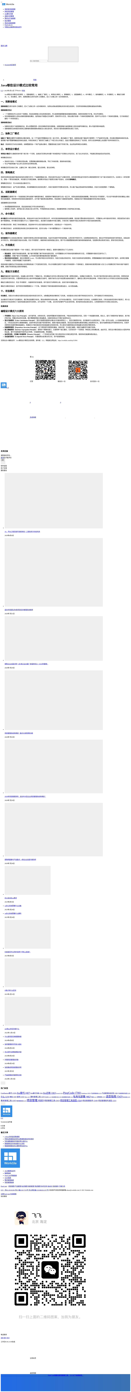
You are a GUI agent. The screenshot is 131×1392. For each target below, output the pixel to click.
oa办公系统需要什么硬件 (13, 913)
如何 (20, 1097)
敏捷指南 (8, 1173)
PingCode (72, 1092)
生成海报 (33, 417)
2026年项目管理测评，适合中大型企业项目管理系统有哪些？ (25, 796)
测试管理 (37, 1186)
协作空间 (44, 1186)
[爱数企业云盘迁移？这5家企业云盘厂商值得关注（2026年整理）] (54, 660)
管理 (93, 1097)
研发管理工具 (56, 1097)
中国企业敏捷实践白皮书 (13, 27)
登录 (2, 46)
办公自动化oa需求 (11, 898)
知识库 (48, 1097)
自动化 (49, 1186)
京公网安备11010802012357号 (25, 1190)
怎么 (27, 1097)
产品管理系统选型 (110, 1093)
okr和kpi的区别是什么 (12, 1029)
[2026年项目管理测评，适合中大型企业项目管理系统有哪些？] (54, 793)
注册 (5, 46)
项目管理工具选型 (71, 1100)
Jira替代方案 (9, 14)
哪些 (13, 1097)
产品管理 (18, 1186)
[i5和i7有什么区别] (28, 986)
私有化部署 (82, 1096)
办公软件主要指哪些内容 (13, 1052)
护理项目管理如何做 (11, 1059)
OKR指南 (8, 1178)
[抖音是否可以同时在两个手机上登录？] (28, 948)
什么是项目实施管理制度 (13, 1036)
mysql (59, 1093)
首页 (10, 65)
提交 (3, 460)
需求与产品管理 (10, 18)
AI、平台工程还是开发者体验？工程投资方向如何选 (22, 531)
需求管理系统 (21, 1101)
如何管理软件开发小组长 (13, 1044)
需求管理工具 (8, 1101)
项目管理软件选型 (107, 1101)
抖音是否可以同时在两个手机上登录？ (18, 952)
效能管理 (31, 1186)
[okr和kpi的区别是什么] (28, 1025)
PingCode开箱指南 (11, 1175)
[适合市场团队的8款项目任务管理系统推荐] (54, 606)
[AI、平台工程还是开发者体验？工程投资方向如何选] (54, 528)
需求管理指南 (9, 1180)
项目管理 (35, 1100)
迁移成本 (101, 1097)
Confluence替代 (8, 1093)
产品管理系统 (96, 1093)
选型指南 (114, 1096)
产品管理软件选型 (124, 1093)
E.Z (2, 90)
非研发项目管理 (10, 9)
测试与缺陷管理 (10, 23)
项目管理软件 (90, 1101)
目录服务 (55, 1186)
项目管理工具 (52, 1101)
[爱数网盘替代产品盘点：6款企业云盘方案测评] (54, 856)
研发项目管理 (9, 11)
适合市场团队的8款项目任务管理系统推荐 (19, 610)
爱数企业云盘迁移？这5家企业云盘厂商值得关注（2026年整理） (26, 664)
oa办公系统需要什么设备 (13, 906)
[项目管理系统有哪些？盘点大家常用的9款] (54, 729)
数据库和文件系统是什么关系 (15, 1143)
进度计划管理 (9, 16)
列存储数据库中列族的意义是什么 (16, 1141)
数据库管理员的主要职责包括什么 (16, 1146)
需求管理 (126, 1097)
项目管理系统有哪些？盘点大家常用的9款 (19, 733)
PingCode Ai (8, 25)
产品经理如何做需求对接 (13, 1075)
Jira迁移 (49, 1093)
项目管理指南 (9, 1182)
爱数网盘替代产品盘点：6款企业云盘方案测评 (20, 859)
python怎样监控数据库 (12, 1137)
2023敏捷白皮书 (10, 1171)
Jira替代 (23, 1093)
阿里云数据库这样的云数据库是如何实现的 (19, 1139)
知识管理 (8, 21)
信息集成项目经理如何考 (13, 1067)
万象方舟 (62, 1186)
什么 (5, 1097)
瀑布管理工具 (37, 1097)
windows (86, 1093)
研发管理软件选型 (67, 1097)
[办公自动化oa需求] (28, 894)
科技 (23, 90)
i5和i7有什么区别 (10, 990)
